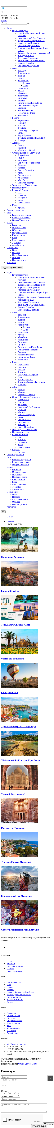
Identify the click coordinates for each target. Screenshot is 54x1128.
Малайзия (22, 93)
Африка (16, 143)
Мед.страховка (19, 240)
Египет (21, 145)
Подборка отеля (19, 232)
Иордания (22, 197)
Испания (22, 123)
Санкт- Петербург (26, 170)
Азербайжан (23, 155)
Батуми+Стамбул (26, 63)
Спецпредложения (15, 210)
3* (5, 1093)
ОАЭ (20, 193)
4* (11, 1093)
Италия (21, 125)
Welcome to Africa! (26, 150)
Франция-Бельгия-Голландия (31, 138)
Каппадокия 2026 (26, 55)
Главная (10, 521)
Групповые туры (20, 30)
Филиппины (24, 73)
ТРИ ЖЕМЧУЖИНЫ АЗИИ (31, 60)
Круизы (16, 205)
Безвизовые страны (21, 217)
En (12, 516)
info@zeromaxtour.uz (16, 1044)
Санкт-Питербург (26, 183)
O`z (8, 516)
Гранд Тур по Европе (28, 130)
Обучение (16, 230)
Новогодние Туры (26, 113)
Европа (15, 118)
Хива (25, 85)
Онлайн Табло (19, 227)
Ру (3, 512)
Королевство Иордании (29, 43)
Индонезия (23, 88)
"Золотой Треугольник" (29, 45)
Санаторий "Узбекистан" (29, 163)
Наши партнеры (19, 260)
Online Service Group (28, 1064)
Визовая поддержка (21, 215)
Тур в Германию (25, 135)
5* (18, 1093)
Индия (21, 78)
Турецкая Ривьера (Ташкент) (31, 40)
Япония (21, 100)
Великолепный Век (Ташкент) (32, 38)
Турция (21, 75)
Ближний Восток (20, 190)
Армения (22, 165)
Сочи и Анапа (24, 175)
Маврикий (23, 115)
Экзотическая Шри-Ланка (30, 103)
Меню (4, 20)
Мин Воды (23, 180)
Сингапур (22, 98)
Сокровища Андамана (28, 65)
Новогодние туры (20, 188)
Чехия (20, 133)
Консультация (18, 235)
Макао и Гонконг (26, 110)
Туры (9, 28)
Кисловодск (23, 178)
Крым (20, 173)
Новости (16, 252)
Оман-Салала (24, 202)
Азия (14, 68)
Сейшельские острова (28, 105)
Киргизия (22, 160)
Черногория (23, 120)
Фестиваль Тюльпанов (28, 58)
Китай (21, 90)
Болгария (22, 140)
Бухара (26, 83)
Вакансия (16, 225)
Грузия (21, 158)
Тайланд (22, 70)
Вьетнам (22, 108)
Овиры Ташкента (20, 220)
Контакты (11, 262)
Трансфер (16, 242)
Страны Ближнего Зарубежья (26, 153)
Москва (21, 168)
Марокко (22, 148)
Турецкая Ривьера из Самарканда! (34, 53)
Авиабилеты (18, 245)
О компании (12, 247)
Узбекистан (23, 80)
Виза (9, 212)
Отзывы (16, 257)
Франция (22, 128)
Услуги (10, 222)
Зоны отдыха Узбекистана (24, 185)
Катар (20, 200)
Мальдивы (23, 95)
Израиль (22, 195)
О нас (15, 250)
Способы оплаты (20, 255)
